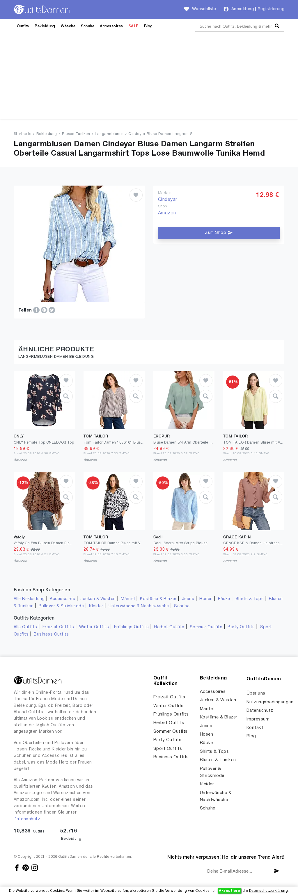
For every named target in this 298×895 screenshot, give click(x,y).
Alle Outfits (25, 627)
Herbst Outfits (169, 627)
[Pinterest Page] (26, 867)
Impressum (257, 719)
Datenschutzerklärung (268, 890)
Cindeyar (167, 200)
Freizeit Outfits (58, 627)
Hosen (205, 599)
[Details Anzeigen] (66, 396)
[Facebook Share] (37, 310)
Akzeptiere (229, 890)
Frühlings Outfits (131, 627)
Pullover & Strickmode (61, 606)
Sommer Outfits (206, 627)
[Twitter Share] (52, 310)
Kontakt (254, 728)
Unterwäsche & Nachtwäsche (139, 606)
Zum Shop (216, 233)
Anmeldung (242, 9)
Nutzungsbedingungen (269, 702)
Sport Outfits (167, 749)
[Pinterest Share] (45, 310)
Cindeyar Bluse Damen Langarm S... (162, 134)
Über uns (255, 693)
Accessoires (111, 26)
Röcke (224, 599)
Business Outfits (51, 634)
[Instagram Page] (34, 867)
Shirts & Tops (249, 599)
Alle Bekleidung (29, 599)
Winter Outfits (94, 627)
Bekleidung (45, 26)
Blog (148, 26)
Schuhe (87, 26)
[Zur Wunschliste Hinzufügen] (136, 195)
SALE (134, 26)
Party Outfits (241, 627)
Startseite (22, 134)
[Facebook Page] (17, 867)
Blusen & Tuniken (218, 760)
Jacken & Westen (98, 599)
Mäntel (128, 599)
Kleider (96, 606)
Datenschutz (27, 819)
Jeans (188, 599)
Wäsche (68, 26)
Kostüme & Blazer (158, 599)
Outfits (23, 26)
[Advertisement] (149, 78)
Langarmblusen (109, 134)
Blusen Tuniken (76, 134)
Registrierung (271, 9)
